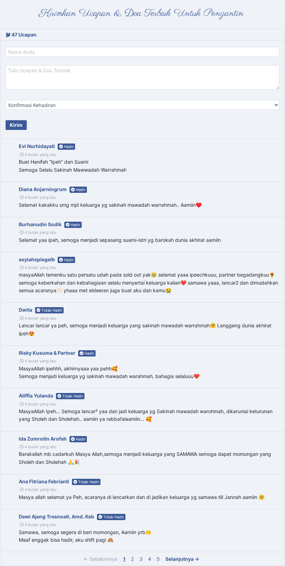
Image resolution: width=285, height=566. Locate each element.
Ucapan (23, 35)
